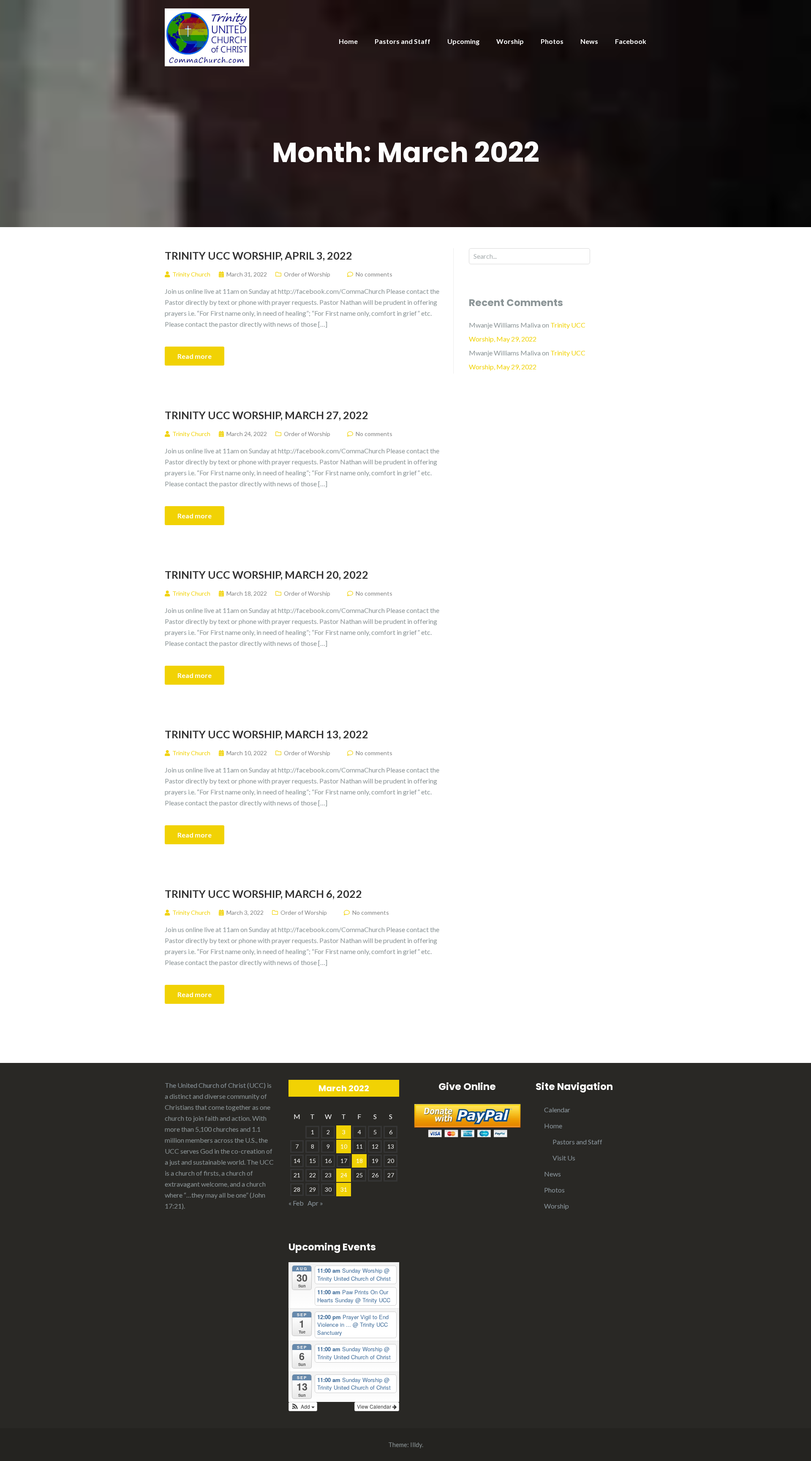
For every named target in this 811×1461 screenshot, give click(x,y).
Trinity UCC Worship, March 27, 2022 (266, 415)
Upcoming (463, 41)
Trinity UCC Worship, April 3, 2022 (258, 255)
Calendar (557, 1110)
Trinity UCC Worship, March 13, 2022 (266, 734)
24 (343, 1175)
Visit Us (563, 1158)
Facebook (630, 41)
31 (343, 1189)
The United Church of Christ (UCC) (215, 1085)
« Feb (296, 1203)
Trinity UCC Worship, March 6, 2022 (263, 893)
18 (359, 1160)
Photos (552, 41)
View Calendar (374, 1406)
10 (343, 1146)
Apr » (315, 1203)
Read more (194, 356)
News (589, 41)
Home (348, 41)
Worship (510, 41)
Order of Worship (307, 274)
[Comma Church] (207, 37)
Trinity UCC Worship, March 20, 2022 (266, 574)
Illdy (416, 1444)
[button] (303, 1406)
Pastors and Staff (402, 41)
